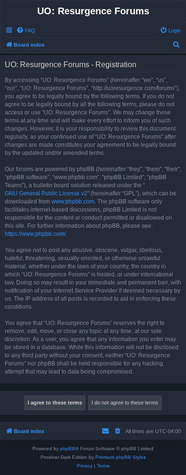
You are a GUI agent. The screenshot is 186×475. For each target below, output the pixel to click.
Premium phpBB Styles (120, 457)
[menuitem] (25, 30)
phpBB (67, 448)
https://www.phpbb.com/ (35, 234)
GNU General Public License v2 (46, 193)
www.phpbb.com (73, 201)
